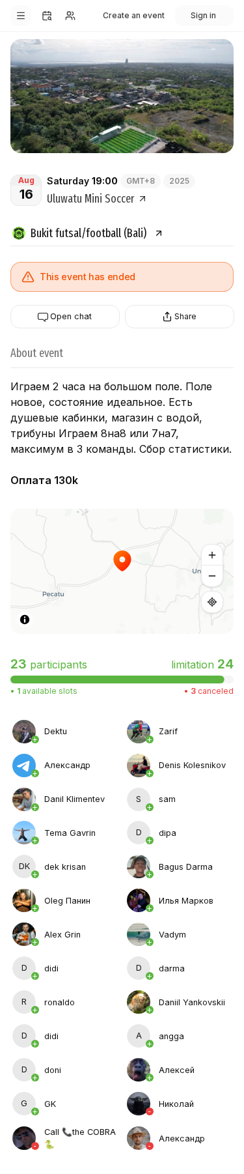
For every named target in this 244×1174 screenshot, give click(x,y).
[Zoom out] (212, 576)
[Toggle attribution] (25, 619)
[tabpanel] (122, 935)
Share (185, 316)
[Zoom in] (212, 555)
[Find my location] (212, 602)
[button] (122, 571)
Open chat (71, 317)
